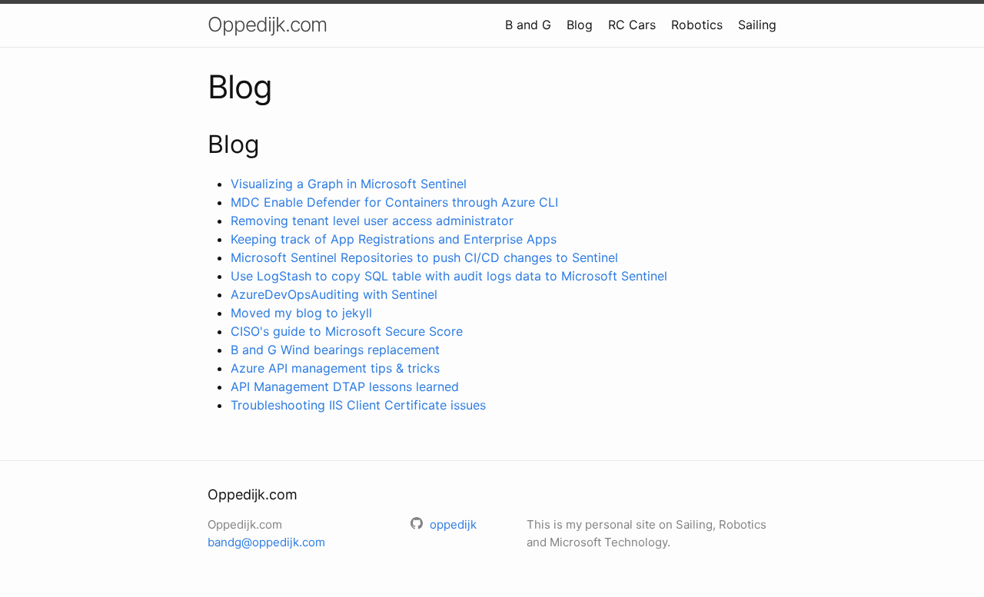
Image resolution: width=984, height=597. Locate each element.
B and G (528, 24)
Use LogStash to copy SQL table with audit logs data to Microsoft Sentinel (449, 276)
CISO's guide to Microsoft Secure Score (347, 331)
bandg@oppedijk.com (266, 542)
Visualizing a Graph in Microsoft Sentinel (349, 183)
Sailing (757, 24)
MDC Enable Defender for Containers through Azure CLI (394, 202)
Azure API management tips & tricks (335, 368)
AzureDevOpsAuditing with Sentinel (334, 294)
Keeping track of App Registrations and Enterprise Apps (394, 239)
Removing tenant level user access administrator (372, 220)
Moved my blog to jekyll (301, 312)
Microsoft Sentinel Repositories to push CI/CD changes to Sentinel (424, 257)
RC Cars (632, 24)
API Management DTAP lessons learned (345, 386)
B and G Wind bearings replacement (335, 349)
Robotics (697, 24)
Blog (580, 24)
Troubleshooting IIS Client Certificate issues (358, 405)
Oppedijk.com (267, 24)
